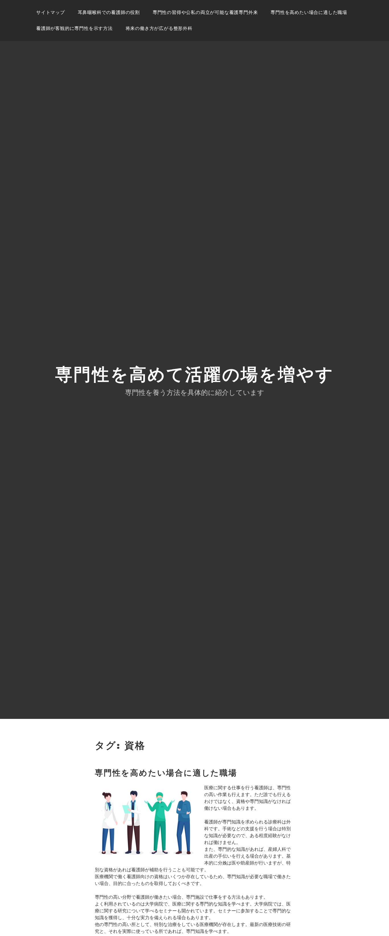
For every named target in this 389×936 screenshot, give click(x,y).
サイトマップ (50, 12)
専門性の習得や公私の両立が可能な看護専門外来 (205, 12)
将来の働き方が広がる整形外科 (159, 28)
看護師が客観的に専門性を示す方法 (74, 28)
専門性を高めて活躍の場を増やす (194, 374)
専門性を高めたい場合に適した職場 (309, 12)
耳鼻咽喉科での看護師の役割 (109, 12)
